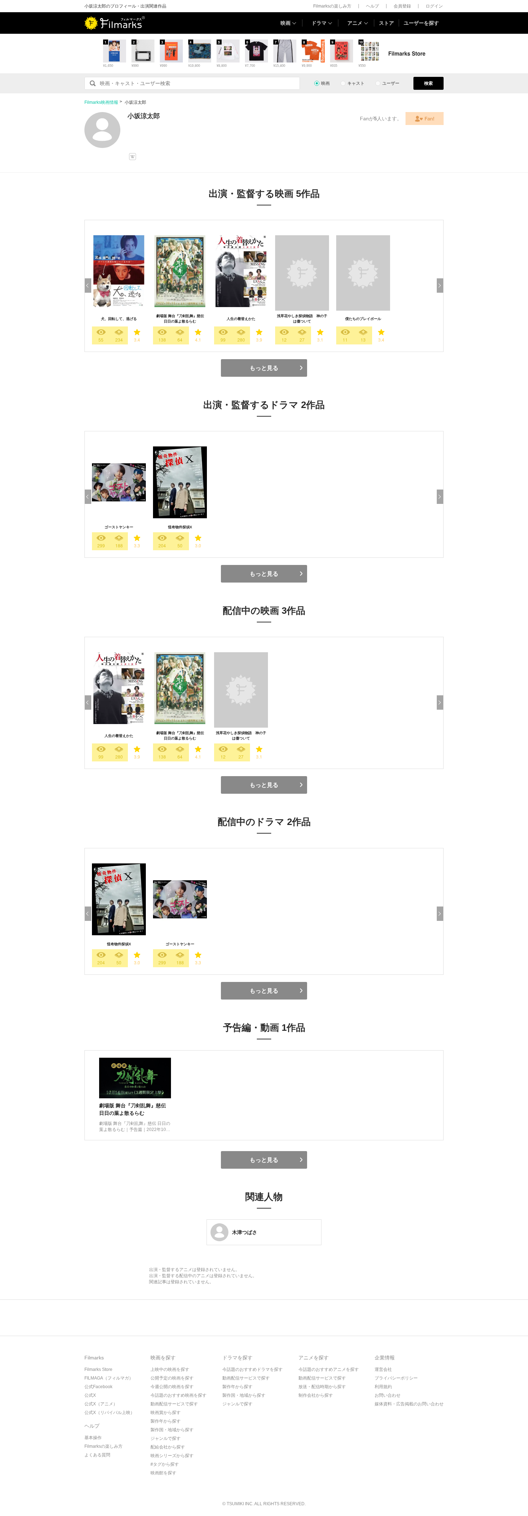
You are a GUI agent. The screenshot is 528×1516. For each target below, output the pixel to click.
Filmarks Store (98, 1369)
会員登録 (402, 6)
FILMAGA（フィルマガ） (108, 1378)
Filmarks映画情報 (101, 102)
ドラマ (318, 23)
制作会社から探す (315, 1395)
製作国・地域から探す (172, 1429)
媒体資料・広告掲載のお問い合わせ (409, 1403)
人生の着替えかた (241, 319)
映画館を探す (163, 1472)
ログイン (434, 6)
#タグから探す (164, 1464)
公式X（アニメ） (100, 1403)
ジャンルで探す (165, 1438)
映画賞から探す (165, 1412)
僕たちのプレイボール (363, 319)
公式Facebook (98, 1386)
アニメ (354, 23)
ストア (386, 23)
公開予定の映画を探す (172, 1378)
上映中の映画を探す (169, 1369)
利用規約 (383, 1386)
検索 (428, 83)
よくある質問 (97, 1454)
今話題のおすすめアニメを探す (328, 1369)
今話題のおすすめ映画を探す (178, 1395)
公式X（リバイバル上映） (109, 1412)
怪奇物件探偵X (180, 527)
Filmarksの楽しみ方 (332, 6)
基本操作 (93, 1437)
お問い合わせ (387, 1395)
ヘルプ (372, 6)
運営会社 (383, 1369)
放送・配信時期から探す (322, 1386)
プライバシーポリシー (396, 1378)
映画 (286, 23)
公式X (90, 1395)
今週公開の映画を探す (172, 1386)
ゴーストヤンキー (119, 527)
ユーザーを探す (421, 23)
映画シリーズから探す (172, 1455)
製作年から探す (165, 1421)
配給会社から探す (167, 1447)
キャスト (356, 83)
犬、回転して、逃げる (119, 319)
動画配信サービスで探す (174, 1403)
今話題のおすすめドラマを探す (252, 1369)
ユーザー (390, 83)
